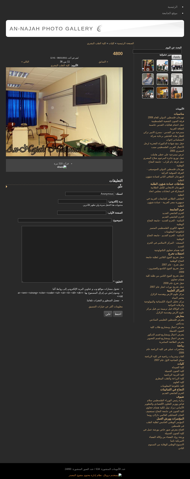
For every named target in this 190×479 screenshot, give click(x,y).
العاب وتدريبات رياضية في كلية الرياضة (164, 356)
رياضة (180, 345)
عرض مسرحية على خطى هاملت (167, 154)
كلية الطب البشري (96, 43)
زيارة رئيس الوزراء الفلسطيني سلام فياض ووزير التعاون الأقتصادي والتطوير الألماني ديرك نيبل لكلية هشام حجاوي (164, 404)
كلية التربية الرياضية (174, 374)
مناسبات (179, 113)
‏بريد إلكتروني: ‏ (115, 201)
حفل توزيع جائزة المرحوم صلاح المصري (163, 158)
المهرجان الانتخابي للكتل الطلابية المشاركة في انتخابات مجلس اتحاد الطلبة (166, 191)
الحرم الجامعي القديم (173, 216)
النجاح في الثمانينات (172, 389)
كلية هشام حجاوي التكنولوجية (169, 250)
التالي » (25, 61)
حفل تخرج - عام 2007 (173, 264)
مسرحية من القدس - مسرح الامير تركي (163, 132)
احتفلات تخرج (176, 253)
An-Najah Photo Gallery (51, 29)
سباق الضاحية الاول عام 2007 (169, 360)
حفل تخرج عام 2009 (173, 283)
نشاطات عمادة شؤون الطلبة (167, 183)
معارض (180, 316)
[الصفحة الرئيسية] (99, 30)
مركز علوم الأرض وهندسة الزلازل (167, 294)
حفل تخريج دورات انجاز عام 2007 (167, 286)
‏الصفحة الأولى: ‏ (115, 212)
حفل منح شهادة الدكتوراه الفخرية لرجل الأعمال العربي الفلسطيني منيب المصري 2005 (164, 147)
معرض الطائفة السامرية (171, 342)
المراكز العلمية (175, 290)
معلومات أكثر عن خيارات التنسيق (106, 306)
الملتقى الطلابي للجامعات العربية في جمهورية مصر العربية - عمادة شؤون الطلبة (165, 202)
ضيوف (180, 396)
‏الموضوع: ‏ (117, 220)
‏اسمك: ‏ (119, 193)
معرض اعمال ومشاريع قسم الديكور (166, 334)
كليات (111, 43)
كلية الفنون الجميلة (174, 371)
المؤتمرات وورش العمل (170, 418)
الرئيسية (172, 6)
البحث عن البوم (174, 47)
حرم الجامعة (177, 209)
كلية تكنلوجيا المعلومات (172, 385)
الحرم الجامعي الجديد (173, 213)
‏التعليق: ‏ (118, 281)
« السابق (103, 61)
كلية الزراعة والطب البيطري (169, 378)
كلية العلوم (178, 382)
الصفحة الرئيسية (125, 43)
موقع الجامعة (169, 13)
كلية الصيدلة (178, 367)
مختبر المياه (178, 297)
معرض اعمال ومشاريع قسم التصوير (165, 338)
